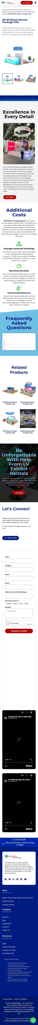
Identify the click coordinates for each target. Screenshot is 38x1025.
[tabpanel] (19, 973)
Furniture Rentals (8, 905)
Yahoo (15, 603)
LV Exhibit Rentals (15, 1003)
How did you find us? (12, 601)
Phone (7, 583)
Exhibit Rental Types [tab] (11, 959)
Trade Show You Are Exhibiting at (16, 592)
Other (26, 603)
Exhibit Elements (8, 901)
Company (8, 565)
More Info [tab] (7, 986)
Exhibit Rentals (12, 10)
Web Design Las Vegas (22, 1011)
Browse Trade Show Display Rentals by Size (17, 898)
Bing (21, 603)
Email (7, 574)
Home (4, 10)
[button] (19, 334)
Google (9, 603)
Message (8, 607)
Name (7, 557)
